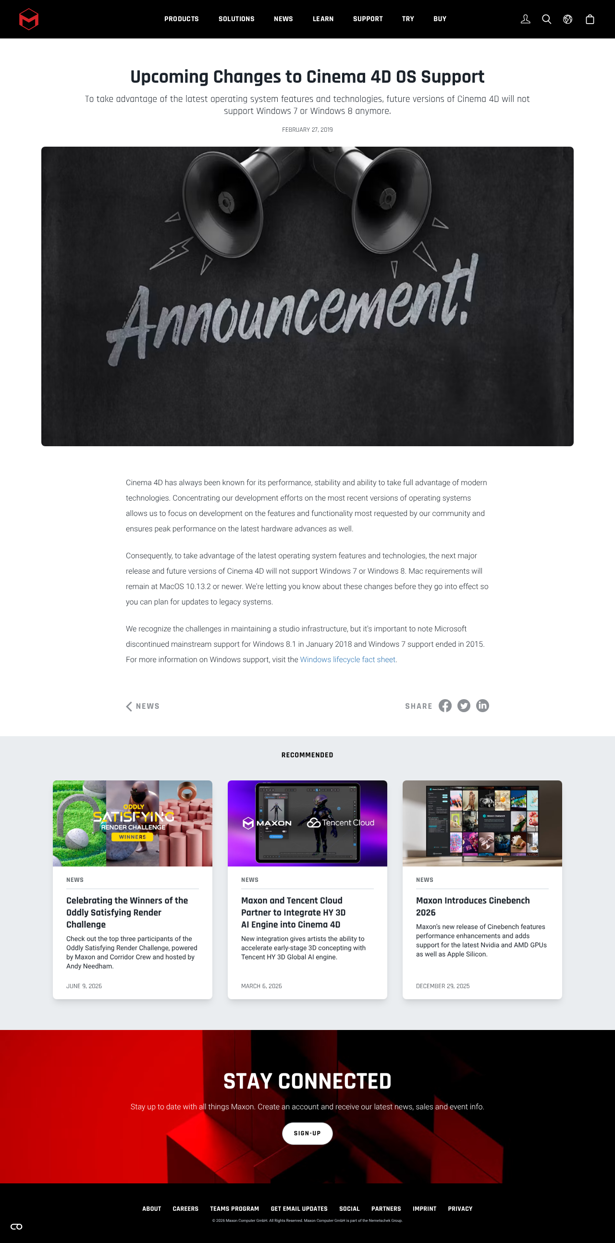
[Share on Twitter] (463, 705)
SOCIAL (349, 1209)
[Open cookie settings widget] (16, 1226)
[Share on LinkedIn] (482, 705)
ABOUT (151, 1209)
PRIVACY (460, 1209)
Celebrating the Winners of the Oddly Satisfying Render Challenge (127, 912)
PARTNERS (386, 1209)
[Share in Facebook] (445, 705)
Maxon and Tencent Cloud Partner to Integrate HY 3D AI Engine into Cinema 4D (293, 912)
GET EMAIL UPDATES (299, 1209)
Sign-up (307, 1133)
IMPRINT (425, 1209)
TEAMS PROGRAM (234, 1209)
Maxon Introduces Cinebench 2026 (473, 906)
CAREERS (185, 1209)
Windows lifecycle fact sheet (348, 659)
